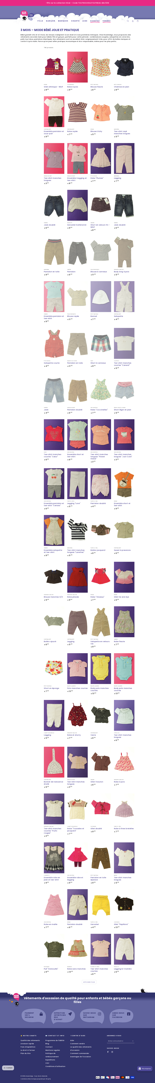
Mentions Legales (52, 1050)
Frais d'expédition (28, 1047)
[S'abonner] (133, 1041)
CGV (47, 1063)
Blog (47, 1044)
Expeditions (50, 1060)
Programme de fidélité (54, 1040)
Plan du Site (25, 1053)
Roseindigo (29, 1076)
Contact (49, 1047)
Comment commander (79, 1053)
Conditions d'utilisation (55, 1066)
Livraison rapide (27, 1044)
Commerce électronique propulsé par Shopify (36, 1079)
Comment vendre (77, 1044)
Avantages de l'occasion (80, 1057)
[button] (127, 21)
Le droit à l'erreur (28, 1050)
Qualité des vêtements (30, 1040)
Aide (72, 1040)
